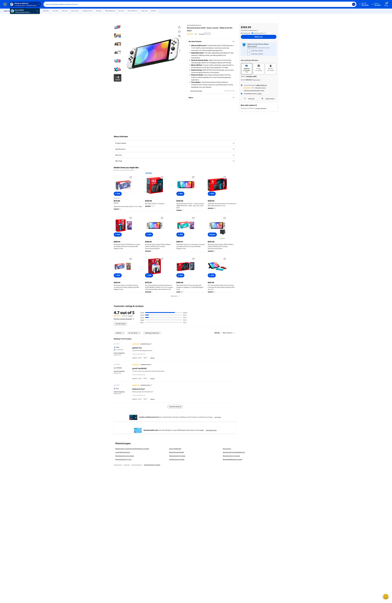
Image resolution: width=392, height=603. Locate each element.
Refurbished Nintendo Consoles (232, 459)
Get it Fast (55, 11)
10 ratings (201, 34)
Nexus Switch (227, 448)
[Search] (353, 4)
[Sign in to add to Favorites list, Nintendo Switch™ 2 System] (162, 177)
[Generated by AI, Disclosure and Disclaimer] (234, 90)
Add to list (251, 98)
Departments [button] (8, 11)
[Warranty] (233, 155)
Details (259, 93)
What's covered (252, 46)
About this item (121, 136)
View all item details (196, 91)
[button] (364, 4)
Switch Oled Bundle (175, 448)
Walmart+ (154, 11)
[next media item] (179, 50)
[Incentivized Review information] (144, 354)
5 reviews (130, 316)
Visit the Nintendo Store (194, 25)
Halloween (46, 11)
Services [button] (20, 11)
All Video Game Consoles (176, 459)
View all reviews (120, 324)
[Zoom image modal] (179, 36)
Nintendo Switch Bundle (176, 452)
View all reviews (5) (175, 406)
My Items (121, 11)
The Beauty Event (87, 11)
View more (174, 296)
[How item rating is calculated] (133, 319)
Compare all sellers (260, 108)
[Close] (38, 11)
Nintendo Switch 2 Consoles (231, 456)
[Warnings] (233, 161)
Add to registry (270, 98)
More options (256, 80)
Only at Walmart (132, 11)
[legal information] (257, 30)
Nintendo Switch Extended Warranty (234, 452)
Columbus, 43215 (251, 76)
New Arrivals (75, 11)
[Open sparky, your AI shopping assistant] (386, 597)
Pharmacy (65, 11)
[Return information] (265, 33)
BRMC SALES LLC (262, 85)
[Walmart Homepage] (5, 4)
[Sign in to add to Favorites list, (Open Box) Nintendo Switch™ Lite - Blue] (130, 177)
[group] (195, 34)
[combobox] (199, 4)
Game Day (99, 11)
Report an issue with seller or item (254, 90)
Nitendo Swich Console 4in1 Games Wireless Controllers (132, 448)
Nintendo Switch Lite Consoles (124, 456)
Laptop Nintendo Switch (122, 452)
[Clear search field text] (349, 4)
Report (152, 358)
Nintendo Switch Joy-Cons (123, 459)
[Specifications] (233, 149)
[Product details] (233, 143)
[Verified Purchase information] (151, 344)
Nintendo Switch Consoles (177, 456)
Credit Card (144, 11)
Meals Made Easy (110, 11)
